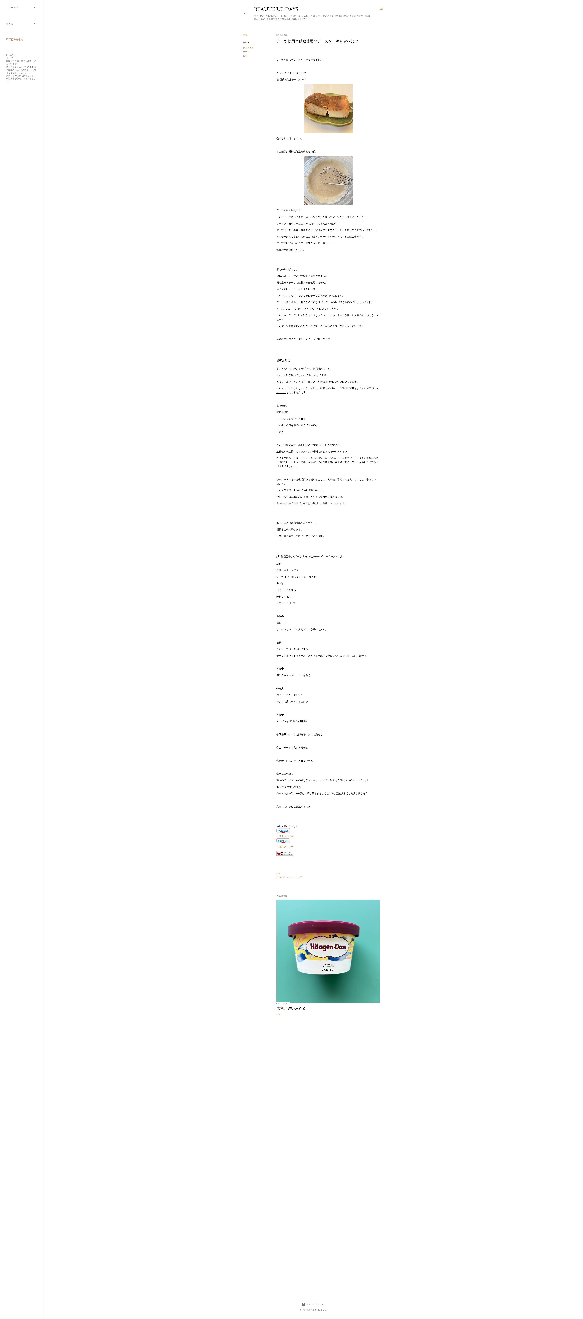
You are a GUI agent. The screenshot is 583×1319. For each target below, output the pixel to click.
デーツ (246, 51)
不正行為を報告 (14, 39)
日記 (245, 55)
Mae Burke (321, 1310)
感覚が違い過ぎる (291, 1008)
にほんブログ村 (284, 836)
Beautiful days (276, 9)
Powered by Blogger (315, 1304)
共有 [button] (245, 35)
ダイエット (248, 47)
